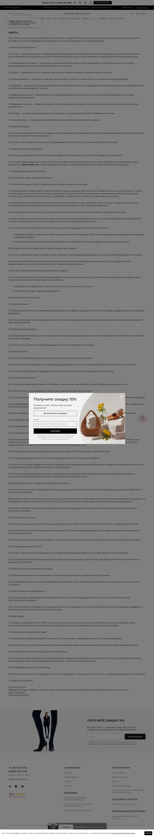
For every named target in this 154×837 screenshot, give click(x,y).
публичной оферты (55, 437)
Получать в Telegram (56, 413)
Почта (36, 420)
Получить (55, 431)
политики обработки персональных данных (57, 438)
